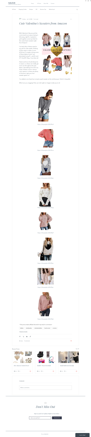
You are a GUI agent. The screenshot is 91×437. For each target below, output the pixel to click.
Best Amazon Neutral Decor (21, 365)
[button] (77, 9)
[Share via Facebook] (20, 336)
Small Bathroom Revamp (67, 365)
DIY (36, 9)
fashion (21, 328)
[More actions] (71, 19)
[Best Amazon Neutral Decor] (22, 357)
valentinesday (29, 328)
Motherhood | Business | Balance (14, 4)
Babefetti (11, 3)
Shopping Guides (23, 9)
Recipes (31, 9)
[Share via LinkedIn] (27, 336)
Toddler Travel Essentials (44, 365)
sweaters (55, 328)
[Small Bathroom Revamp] (68, 357)
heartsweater (47, 328)
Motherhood (52, 9)
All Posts (14, 9)
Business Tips (43, 9)
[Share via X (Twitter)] (23, 336)
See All (77, 348)
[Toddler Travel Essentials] (45, 357)
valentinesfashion (38, 328)
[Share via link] (30, 336)
